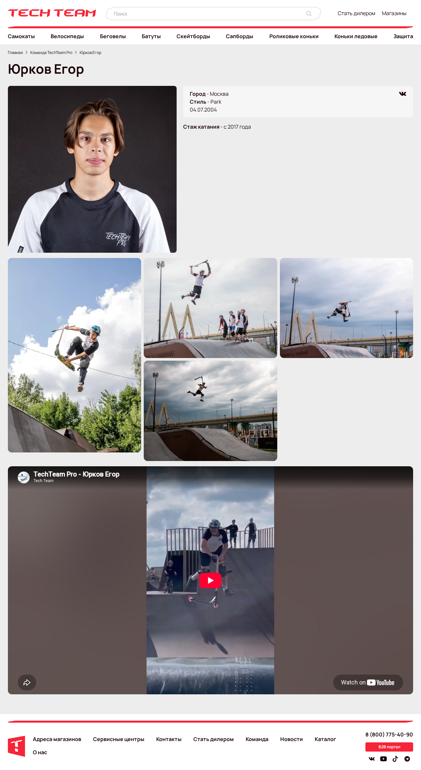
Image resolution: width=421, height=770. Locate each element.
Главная (15, 52)
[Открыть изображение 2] (210, 308)
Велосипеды (67, 36)
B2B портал (389, 747)
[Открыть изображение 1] (74, 355)
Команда (257, 739)
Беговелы (113, 36)
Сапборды (239, 36)
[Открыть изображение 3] (346, 308)
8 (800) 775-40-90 (389, 734)
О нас (40, 752)
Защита (403, 36)
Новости (291, 739)
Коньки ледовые (356, 36)
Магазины (394, 13)
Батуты (151, 36)
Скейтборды (193, 36)
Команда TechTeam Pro (51, 52)
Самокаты (21, 36)
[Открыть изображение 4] (210, 411)
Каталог (325, 739)
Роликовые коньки (294, 36)
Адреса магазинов (57, 739)
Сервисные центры (118, 739)
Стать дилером (356, 13)
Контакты (169, 739)
